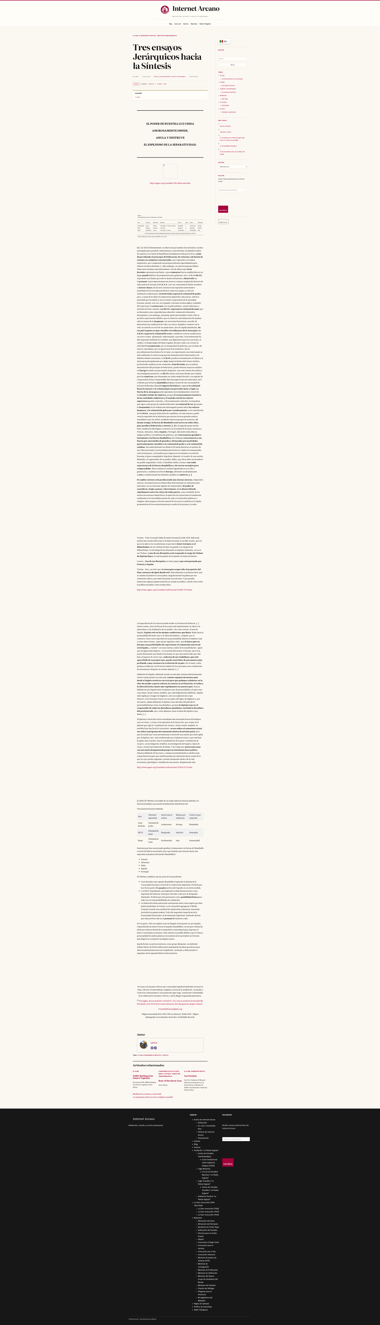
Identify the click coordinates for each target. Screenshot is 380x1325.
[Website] (155, 1047)
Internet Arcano (195, 8)
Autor (138, 97)
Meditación (223, 95)
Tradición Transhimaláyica (167, 35)
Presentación (203, 1138)
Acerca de (177, 24)
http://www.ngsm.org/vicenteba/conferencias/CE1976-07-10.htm (164, 767)
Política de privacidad (203, 1307)
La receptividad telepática (228, 146)
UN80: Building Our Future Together (143, 1076)
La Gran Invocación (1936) (208, 1209)
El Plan (135, 35)
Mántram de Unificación (207, 1273)
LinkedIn (159, 84)
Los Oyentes (190, 1075)
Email (164, 84)
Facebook (151, 84)
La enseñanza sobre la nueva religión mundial (153, 1097)
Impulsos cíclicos (225, 132)
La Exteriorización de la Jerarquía (232, 79)
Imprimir (136, 84)
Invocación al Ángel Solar (208, 1242)
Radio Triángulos (205, 24)
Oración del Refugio (206, 1288)
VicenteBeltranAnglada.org (170, 1009)
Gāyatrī (201, 1239)
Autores (186, 24)
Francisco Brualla (225, 126)
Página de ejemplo (201, 1304)
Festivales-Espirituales (229, 112)
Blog (170, 24)
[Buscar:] (232, 58)
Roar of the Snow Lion (170, 1080)
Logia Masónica (204, 1169)
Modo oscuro (223, 222)
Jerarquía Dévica (198, 1071)
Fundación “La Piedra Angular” (206, 1150)
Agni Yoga (225, 99)
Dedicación (202, 1123)
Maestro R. (158, 1055)
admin (154, 1042)
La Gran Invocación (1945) (208, 1215)
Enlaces (197, 1147)
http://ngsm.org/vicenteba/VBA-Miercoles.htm (170, 183)
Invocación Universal (206, 1255)
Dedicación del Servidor (207, 1230)
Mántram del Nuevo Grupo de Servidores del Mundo (208, 1279)
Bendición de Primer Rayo (208, 1227)
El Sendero (223, 102)
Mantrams (194, 24)
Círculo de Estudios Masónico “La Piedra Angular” (210, 1175)
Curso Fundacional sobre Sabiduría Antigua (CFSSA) (209, 1163)
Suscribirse (223, 210)
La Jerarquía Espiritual (147, 35)
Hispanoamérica (148, 1055)
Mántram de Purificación (208, 1270)
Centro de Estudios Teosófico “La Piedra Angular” (210, 1190)
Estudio (167, 1074)
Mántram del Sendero (207, 1285)
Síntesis (166, 1055)
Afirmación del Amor (206, 1221)
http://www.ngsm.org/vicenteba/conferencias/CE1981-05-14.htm (164, 589)
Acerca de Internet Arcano (204, 1120)
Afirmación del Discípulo (208, 1224)
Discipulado (225, 105)
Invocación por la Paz (207, 1251)
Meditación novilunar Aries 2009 (147, 1094)
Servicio (222, 109)
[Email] (152, 1047)
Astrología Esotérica (228, 85)
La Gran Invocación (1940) (208, 1212)
